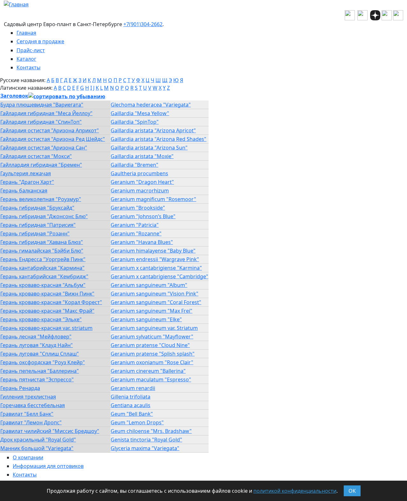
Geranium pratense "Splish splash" (153, 353)
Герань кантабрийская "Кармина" (42, 267)
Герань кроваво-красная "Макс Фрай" (47, 310)
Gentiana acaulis (130, 405)
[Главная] (16, 3)
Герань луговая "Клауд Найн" (36, 345)
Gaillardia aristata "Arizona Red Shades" (158, 139)
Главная (26, 32)
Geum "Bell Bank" (132, 413)
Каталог (26, 58)
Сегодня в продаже (40, 41)
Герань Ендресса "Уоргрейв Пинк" (43, 259)
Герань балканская (23, 190)
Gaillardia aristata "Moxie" (142, 156)
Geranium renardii (133, 388)
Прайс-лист (31, 50)
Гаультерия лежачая (25, 173)
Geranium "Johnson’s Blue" (143, 216)
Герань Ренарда (20, 388)
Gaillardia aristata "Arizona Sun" (149, 147)
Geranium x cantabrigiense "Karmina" (156, 267)
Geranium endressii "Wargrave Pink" (155, 259)
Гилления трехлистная (28, 396)
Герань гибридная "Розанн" (35, 233)
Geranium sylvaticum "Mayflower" (152, 336)
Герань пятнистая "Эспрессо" (37, 379)
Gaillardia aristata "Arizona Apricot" (153, 130)
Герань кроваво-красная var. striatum (46, 327)
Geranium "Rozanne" (136, 233)
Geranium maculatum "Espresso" (151, 379)
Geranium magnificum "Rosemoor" (153, 199)
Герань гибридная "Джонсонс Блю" (44, 216)
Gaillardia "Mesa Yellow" (140, 113)
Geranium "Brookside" (138, 207)
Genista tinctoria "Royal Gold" (146, 439)
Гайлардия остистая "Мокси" (36, 156)
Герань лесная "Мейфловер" (36, 336)
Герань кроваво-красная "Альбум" (43, 285)
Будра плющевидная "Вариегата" (41, 104)
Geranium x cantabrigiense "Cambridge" (159, 276)
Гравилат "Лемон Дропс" (31, 422)
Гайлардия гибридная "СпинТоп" (41, 121)
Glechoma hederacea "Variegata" (151, 104)
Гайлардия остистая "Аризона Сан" (43, 147)
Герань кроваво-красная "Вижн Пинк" (47, 293)
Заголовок (14, 95)
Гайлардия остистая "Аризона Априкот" (49, 130)
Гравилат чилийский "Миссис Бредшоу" (49, 431)
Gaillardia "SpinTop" (135, 121)
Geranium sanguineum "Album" (149, 285)
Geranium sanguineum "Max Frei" (151, 310)
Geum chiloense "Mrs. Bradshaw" (151, 431)
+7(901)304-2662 (142, 24)
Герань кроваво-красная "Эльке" (41, 319)
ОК (352, 490)
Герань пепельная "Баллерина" (39, 370)
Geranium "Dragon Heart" (142, 181)
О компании (28, 457)
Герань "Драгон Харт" (27, 181)
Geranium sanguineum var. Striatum (154, 327)
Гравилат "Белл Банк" (26, 413)
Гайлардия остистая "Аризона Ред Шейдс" (52, 139)
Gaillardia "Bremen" (134, 164)
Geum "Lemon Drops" (137, 422)
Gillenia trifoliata (130, 396)
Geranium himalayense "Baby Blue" (153, 250)
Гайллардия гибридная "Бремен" (41, 164)
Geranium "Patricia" (135, 224)
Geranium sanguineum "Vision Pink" (154, 293)
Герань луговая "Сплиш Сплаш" (39, 353)
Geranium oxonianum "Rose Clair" (152, 362)
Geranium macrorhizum (140, 190)
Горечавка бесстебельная (32, 405)
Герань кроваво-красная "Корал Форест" (51, 302)
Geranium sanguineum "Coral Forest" (156, 302)
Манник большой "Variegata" (36, 448)
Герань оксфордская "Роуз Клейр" (42, 362)
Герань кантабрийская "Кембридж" (44, 276)
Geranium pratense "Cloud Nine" (150, 345)
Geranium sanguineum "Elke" (146, 319)
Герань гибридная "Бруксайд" (37, 207)
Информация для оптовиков (48, 466)
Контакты (28, 67)
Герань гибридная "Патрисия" (38, 224)
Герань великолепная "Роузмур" (40, 199)
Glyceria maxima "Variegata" (145, 448)
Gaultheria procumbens (139, 173)
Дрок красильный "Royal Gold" (38, 439)
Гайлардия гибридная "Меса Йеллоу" (46, 113)
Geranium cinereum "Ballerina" (148, 370)
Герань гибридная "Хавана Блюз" (41, 242)
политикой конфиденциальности (294, 490)
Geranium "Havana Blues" (142, 242)
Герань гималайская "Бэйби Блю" (41, 250)
